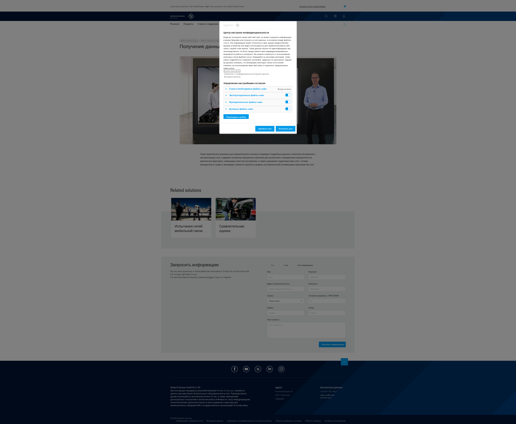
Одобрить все (265, 128)
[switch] (288, 95)
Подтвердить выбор (236, 117)
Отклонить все (286, 128)
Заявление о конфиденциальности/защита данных (246, 74)
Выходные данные (232, 77)
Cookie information (232, 71)
